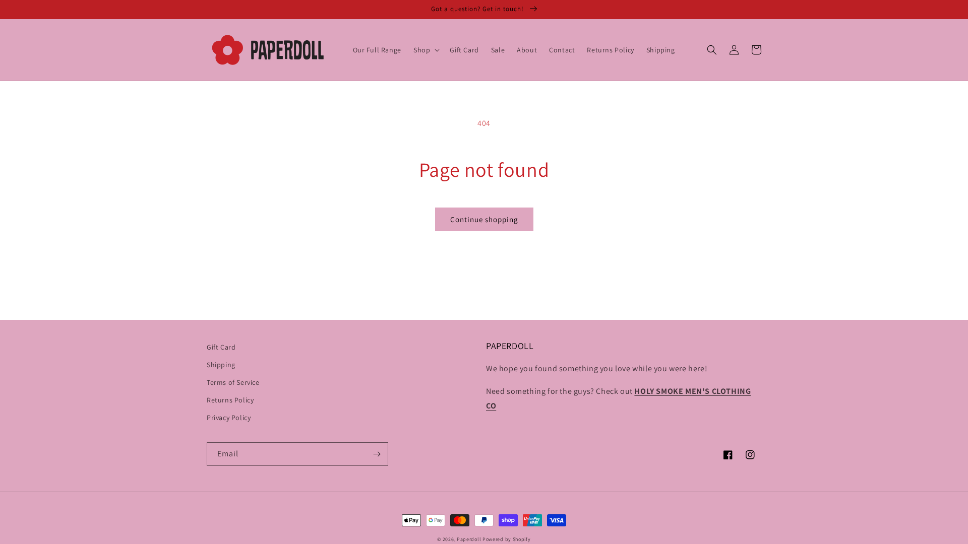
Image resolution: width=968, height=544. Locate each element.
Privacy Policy (229, 417)
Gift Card (221, 347)
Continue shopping (484, 219)
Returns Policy (230, 399)
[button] (425, 49)
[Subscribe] (377, 454)
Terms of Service (233, 382)
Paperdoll (469, 539)
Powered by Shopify (506, 539)
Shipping (221, 364)
